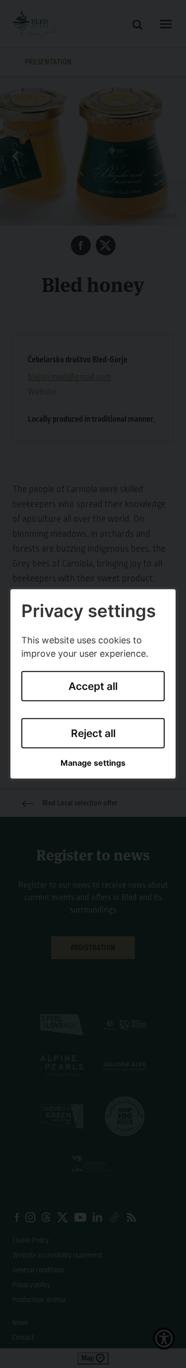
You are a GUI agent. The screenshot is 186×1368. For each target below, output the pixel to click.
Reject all (93, 733)
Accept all (93, 686)
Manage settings (93, 763)
